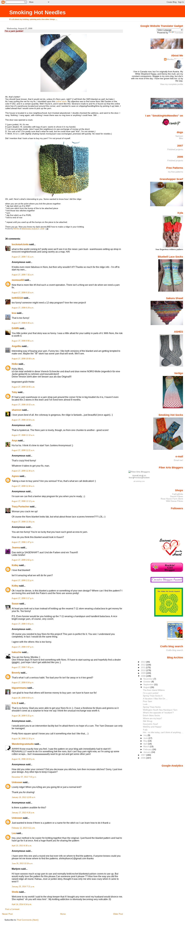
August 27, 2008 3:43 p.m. (23, 624)
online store (61, 101)
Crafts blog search (174, 650)
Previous (137, 478)
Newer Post (7, 914)
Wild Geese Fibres (174, 501)
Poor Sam (147, 701)
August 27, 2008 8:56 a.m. (23, 341)
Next (131, 478)
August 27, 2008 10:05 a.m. (23, 387)
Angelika (16, 346)
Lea (14, 833)
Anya (14, 440)
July (145, 735)
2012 (143, 665)
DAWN (15, 328)
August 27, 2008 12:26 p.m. (23, 522)
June (145, 738)
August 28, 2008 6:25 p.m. (23, 716)
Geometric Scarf (150, 724)
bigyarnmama (19, 688)
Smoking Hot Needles (37, 12)
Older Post (118, 914)
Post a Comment (12, 909)
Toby (14, 392)
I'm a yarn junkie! (151, 693)
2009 (143, 673)
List (144, 476)
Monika (170, 59)
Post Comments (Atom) (27, 920)
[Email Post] (47, 229)
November (148, 679)
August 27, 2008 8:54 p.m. (23, 683)
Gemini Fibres (176, 496)
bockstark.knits (20, 244)
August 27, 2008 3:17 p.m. (23, 598)
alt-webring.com (139, 481)
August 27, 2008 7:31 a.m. (23, 257)
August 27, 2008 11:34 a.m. (23, 471)
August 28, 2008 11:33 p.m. (23, 739)
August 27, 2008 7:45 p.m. (23, 667)
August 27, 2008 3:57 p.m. (23, 647)
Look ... (146, 704)
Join (140, 476)
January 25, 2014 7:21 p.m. (23, 887)
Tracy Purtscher (20, 506)
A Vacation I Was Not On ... (155, 698)
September (148, 684)
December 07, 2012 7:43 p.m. (24, 777)
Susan (15, 603)
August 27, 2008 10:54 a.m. (23, 420)
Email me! (178, 460)
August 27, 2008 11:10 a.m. (23, 435)
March (146, 746)
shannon (17, 410)
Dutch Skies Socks (151, 715)
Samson (179, 136)
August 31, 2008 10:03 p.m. (23, 759)
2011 (143, 667)
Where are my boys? (152, 718)
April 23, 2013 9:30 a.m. (22, 846)
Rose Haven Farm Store (172, 499)
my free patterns (175, 172)
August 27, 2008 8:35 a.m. (23, 323)
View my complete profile (171, 84)
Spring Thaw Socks (152, 707)
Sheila (15, 892)
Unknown (17, 782)
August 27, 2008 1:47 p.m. (23, 542)
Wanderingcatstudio (23, 744)
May (145, 741)
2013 (143, 662)
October (147, 681)
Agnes (15, 476)
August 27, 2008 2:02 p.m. (23, 560)
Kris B (15, 703)
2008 (143, 676)
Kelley (15, 565)
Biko (181, 138)
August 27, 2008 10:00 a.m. (23, 359)
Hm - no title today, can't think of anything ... (163, 732)
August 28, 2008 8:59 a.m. (23, 698)
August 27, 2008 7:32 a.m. (23, 275)
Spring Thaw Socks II (152, 696)
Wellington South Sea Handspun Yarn (160, 710)
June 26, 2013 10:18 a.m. (22, 864)
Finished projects (175, 149)
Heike (15, 364)
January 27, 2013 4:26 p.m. (23, 813)
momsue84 (18, 280)
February (147, 749)
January (147, 752)
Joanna (16, 547)
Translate (178, 32)
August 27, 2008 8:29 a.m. (23, 308)
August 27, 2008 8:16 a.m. (23, 293)
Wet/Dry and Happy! (152, 727)
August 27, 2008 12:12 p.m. (23, 501)
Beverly (16, 672)
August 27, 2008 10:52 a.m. (23, 405)
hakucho (16, 652)
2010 (143, 670)
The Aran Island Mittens (154, 690)
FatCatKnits (177, 494)
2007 (143, 755)
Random (146, 478)
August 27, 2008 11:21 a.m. (23, 450)
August (146, 687)
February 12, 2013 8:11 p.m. (23, 828)
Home (63, 914)
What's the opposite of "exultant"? (158, 712)
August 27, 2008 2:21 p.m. (23, 580)
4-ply (145, 729)
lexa (14, 313)
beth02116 (17, 298)
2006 (143, 758)
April (145, 744)
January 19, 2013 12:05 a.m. (24, 797)
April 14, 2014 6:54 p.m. (22, 904)
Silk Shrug (147, 721)
